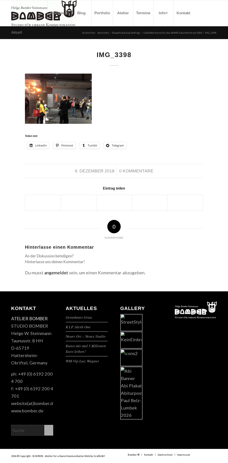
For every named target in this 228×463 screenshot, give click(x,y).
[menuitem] (59, 13)
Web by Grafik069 (95, 456)
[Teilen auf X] (78, 203)
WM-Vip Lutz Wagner (82, 361)
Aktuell (16, 32)
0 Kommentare (136, 171)
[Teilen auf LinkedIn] (185, 203)
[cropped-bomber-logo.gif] (44, 13)
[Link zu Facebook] (200, 13)
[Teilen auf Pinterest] (149, 203)
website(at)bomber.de (33, 403)
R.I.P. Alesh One (78, 326)
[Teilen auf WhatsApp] (114, 203)
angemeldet (56, 272)
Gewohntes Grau (79, 317)
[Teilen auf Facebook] (43, 203)
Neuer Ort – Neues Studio (86, 336)
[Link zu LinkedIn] (213, 13)
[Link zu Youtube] (207, 13)
